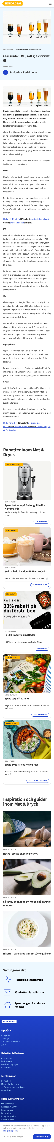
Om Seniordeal (8, 1103)
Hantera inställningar (13, 1136)
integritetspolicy (10, 1130)
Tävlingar (5, 1038)
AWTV (3, 1044)
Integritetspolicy (8, 1116)
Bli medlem (6, 1080)
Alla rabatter (6, 1058)
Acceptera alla (42, 1136)
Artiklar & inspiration (10, 1041)
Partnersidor (6, 1061)
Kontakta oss (7, 1110)
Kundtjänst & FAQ (9, 1106)
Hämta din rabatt (40, 585)
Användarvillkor (8, 1119)
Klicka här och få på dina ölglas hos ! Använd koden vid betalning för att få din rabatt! (26, 426)
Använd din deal (40, 715)
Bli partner (6, 1067)
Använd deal (42, 648)
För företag (6, 1113)
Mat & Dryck (8, 49)
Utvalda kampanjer (9, 1064)
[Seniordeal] (12, 3)
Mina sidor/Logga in (10, 1084)
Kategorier (6, 1035)
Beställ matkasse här (38, 781)
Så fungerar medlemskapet (13, 1087)
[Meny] (50, 3)
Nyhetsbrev (6, 1090)
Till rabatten (41, 521)
